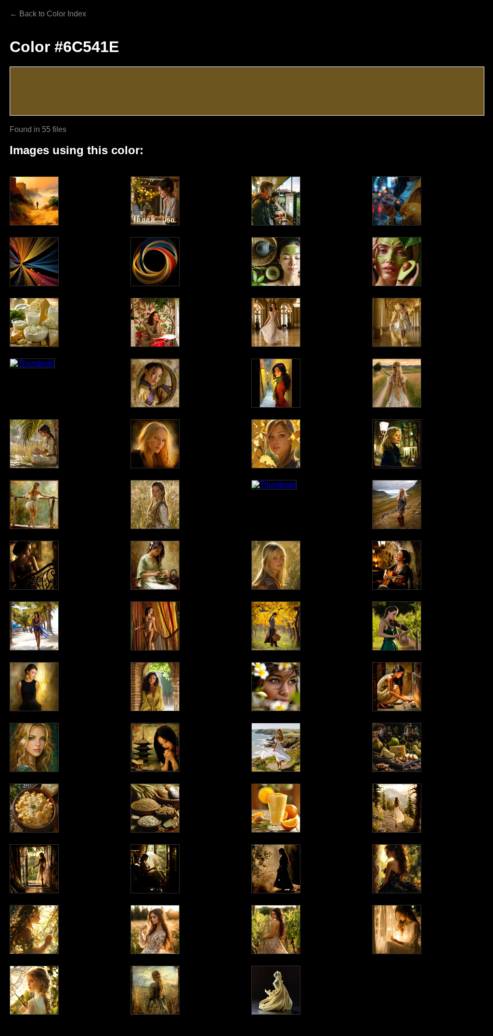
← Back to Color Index (48, 14)
